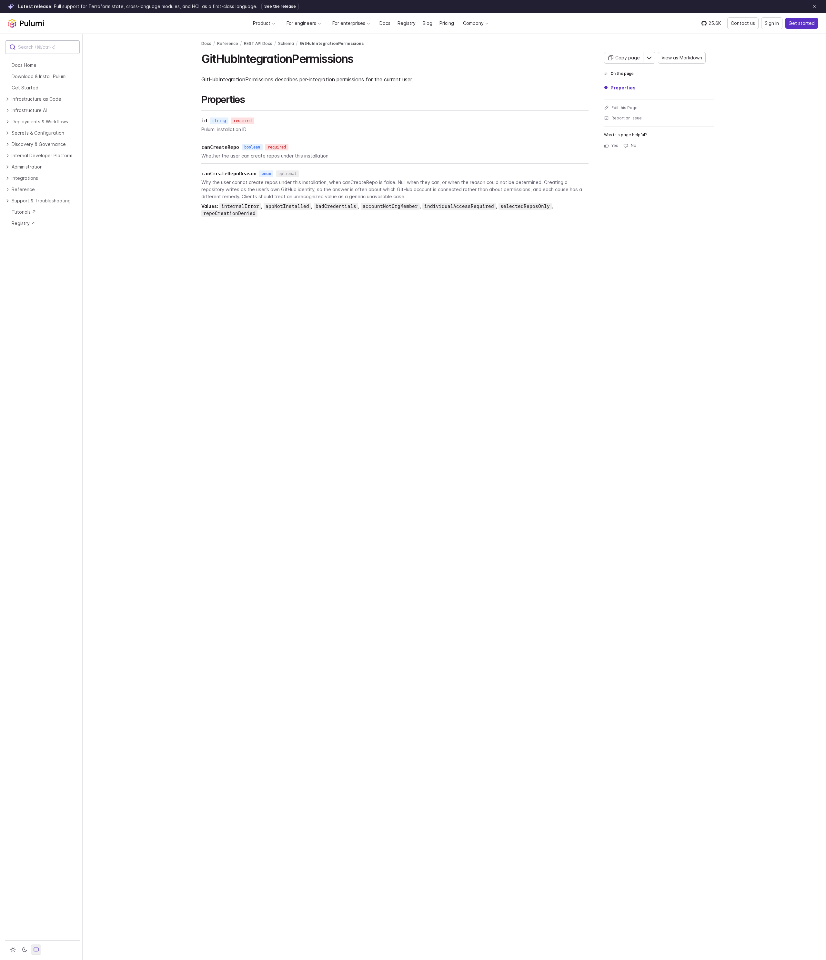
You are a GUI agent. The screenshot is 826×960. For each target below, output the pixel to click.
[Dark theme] (24, 950)
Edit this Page (624, 107)
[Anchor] (359, 58)
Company (473, 23)
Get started (802, 23)
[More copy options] (649, 58)
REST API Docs (258, 43)
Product (261, 23)
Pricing (446, 23)
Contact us (743, 23)
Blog (427, 23)
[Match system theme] (36, 950)
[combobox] (42, 47)
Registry (407, 23)
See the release (280, 6)
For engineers (301, 23)
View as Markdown (681, 57)
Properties (623, 87)
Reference (227, 43)
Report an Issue (626, 118)
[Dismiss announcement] (814, 6)
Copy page (627, 57)
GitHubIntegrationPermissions (332, 43)
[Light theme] (13, 950)
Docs (384, 23)
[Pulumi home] (26, 23)
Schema (286, 43)
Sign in (772, 23)
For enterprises (348, 23)
